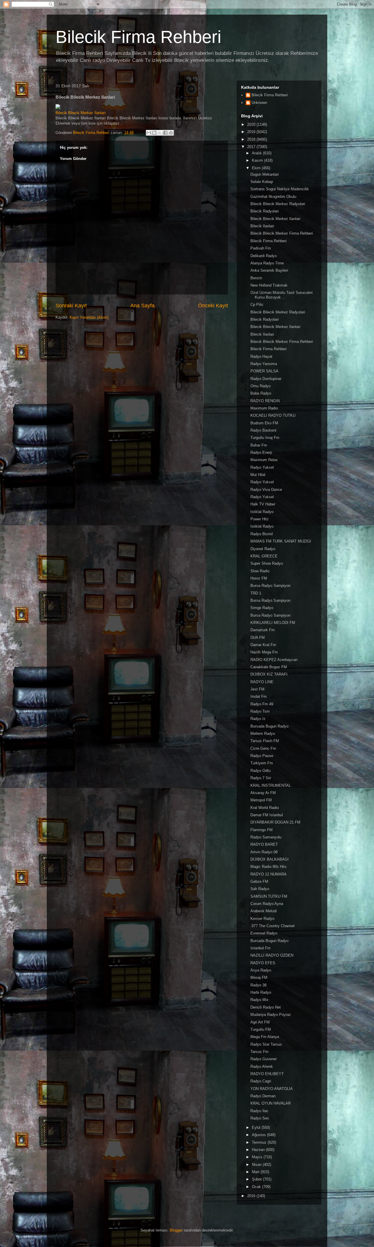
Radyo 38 (258, 985)
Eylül (257, 1127)
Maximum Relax (264, 460)
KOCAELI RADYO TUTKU (272, 415)
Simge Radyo (261, 608)
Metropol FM (261, 800)
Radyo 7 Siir (260, 778)
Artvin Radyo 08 (264, 852)
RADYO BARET (264, 844)
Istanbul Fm (260, 948)
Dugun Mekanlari (264, 174)
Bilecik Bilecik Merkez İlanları (81, 113)
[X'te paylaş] (160, 133)
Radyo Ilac (259, 1111)
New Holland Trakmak (269, 285)
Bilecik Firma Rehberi (138, 37)
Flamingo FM (261, 830)
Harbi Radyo (260, 992)
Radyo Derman (263, 1096)
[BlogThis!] (154, 133)
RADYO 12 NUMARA (268, 874)
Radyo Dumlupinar (265, 378)
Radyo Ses (259, 1118)
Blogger (176, 1230)
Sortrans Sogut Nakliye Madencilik (279, 189)
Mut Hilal (257, 474)
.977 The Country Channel (272, 926)
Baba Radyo (260, 393)
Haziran (259, 1149)
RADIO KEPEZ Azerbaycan (273, 659)
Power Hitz (259, 519)
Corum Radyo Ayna (266, 903)
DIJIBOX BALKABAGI (269, 859)
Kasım (258, 160)
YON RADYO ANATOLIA (271, 1088)
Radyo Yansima (263, 364)
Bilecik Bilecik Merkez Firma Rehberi (281, 233)
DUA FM (257, 637)
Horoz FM (258, 578)
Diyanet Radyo (262, 549)
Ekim (257, 168)
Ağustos (259, 1135)
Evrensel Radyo (263, 933)
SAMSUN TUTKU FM (268, 896)
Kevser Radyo (262, 918)
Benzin (256, 278)
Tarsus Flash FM (264, 741)
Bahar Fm (258, 445)
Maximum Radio (264, 408)
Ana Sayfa (142, 305)
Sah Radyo (259, 889)
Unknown (259, 102)
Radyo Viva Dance (266, 489)
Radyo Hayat (261, 356)
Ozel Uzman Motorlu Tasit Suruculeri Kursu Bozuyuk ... (281, 294)
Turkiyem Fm (261, 763)
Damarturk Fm (262, 630)
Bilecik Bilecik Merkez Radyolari (277, 204)
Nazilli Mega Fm (264, 652)
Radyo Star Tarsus (266, 1044)
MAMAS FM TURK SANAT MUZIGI (280, 541)
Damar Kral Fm (263, 645)
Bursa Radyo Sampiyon (270, 585)
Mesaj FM (258, 977)
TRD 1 (255, 593)
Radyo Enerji (261, 452)
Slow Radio (259, 571)
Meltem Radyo (262, 733)
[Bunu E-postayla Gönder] (149, 133)
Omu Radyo (260, 386)
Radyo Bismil (261, 534)
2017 (252, 146)
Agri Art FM (260, 1022)
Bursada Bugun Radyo (269, 726)
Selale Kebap (261, 181)
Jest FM (257, 689)
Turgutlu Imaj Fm (264, 437)
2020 (252, 124)
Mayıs (258, 1157)
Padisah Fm (260, 248)
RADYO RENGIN (265, 401)
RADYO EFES (262, 963)
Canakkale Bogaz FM (268, 667)
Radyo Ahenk (261, 1066)
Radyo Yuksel (262, 467)
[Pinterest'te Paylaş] (171, 133)
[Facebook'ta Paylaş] (165, 133)
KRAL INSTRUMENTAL (270, 785)
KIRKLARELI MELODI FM (272, 622)
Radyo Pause (261, 756)
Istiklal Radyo (261, 512)
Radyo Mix (259, 999)
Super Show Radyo (266, 563)
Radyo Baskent (263, 430)
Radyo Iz (258, 718)
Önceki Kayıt (213, 305)
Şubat (257, 1179)
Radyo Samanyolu (265, 837)
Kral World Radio (264, 807)
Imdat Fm (258, 696)
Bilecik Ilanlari (262, 226)
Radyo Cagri (260, 1081)
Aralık (257, 153)
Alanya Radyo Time (267, 263)
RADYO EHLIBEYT (267, 1074)
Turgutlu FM (260, 1029)
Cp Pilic (257, 304)
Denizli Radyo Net (265, 1007)
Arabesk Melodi (263, 911)
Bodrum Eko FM (264, 423)
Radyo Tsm (260, 711)
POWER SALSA (264, 371)
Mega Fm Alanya (264, 1037)
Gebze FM (259, 881)
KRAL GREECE (264, 556)
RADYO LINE (261, 682)
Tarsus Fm (259, 1051)
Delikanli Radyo (263, 256)
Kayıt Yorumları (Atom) (89, 317)
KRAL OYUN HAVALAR (270, 1103)
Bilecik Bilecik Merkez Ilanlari (275, 219)
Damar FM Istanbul (266, 815)
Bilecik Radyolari (264, 211)
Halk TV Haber (262, 504)
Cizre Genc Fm (263, 748)
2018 (252, 139)
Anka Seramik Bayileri (269, 270)
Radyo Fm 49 (261, 704)
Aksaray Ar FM (263, 793)
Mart (256, 1172)
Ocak (257, 1187)
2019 (252, 132)
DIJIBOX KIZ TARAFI (269, 674)
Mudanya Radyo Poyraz (270, 1014)
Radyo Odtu (260, 770)
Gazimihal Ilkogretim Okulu (273, 196)
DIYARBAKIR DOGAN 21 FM (275, 822)
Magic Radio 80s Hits (268, 866)
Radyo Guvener (263, 1059)
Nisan (257, 1164)
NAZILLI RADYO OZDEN (271, 955)
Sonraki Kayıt (71, 305)
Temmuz (260, 1142)
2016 (252, 1196)
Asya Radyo (260, 970)
